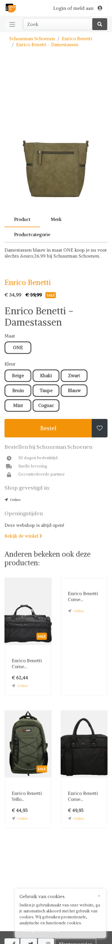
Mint (18, 405)
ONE (18, 347)
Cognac (46, 405)
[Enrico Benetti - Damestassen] (56, 138)
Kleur (10, 364)
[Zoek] (99, 24)
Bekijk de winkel (23, 536)
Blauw (74, 390)
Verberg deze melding (39, 930)
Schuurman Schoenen (32, 38)
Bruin (18, 390)
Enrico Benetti (77, 38)
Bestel (48, 428)
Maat (9, 336)
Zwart (74, 375)
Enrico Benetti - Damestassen (47, 44)
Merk (56, 219)
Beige (18, 375)
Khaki (46, 375)
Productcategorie (32, 234)
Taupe (46, 390)
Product (22, 219)
